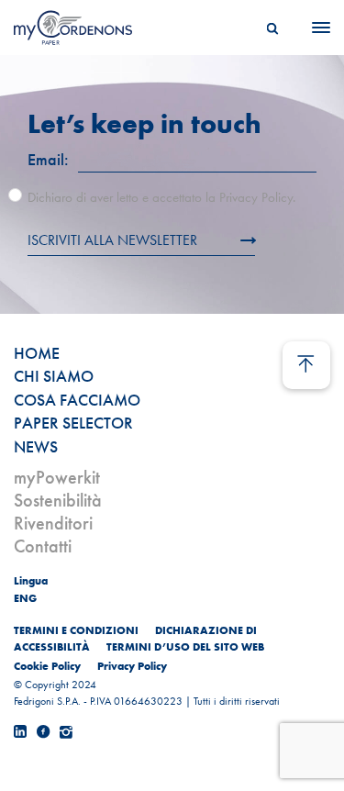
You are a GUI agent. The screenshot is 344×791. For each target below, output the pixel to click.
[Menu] (315, 27)
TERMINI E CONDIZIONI (76, 630)
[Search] (272, 27)
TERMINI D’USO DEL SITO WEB (185, 647)
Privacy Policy (132, 666)
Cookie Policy (47, 666)
